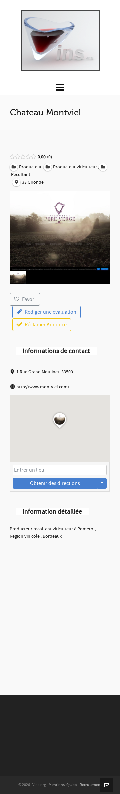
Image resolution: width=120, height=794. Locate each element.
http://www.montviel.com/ (42, 387)
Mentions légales (63, 784)
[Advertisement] (60, 608)
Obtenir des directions (55, 483)
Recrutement (91, 784)
